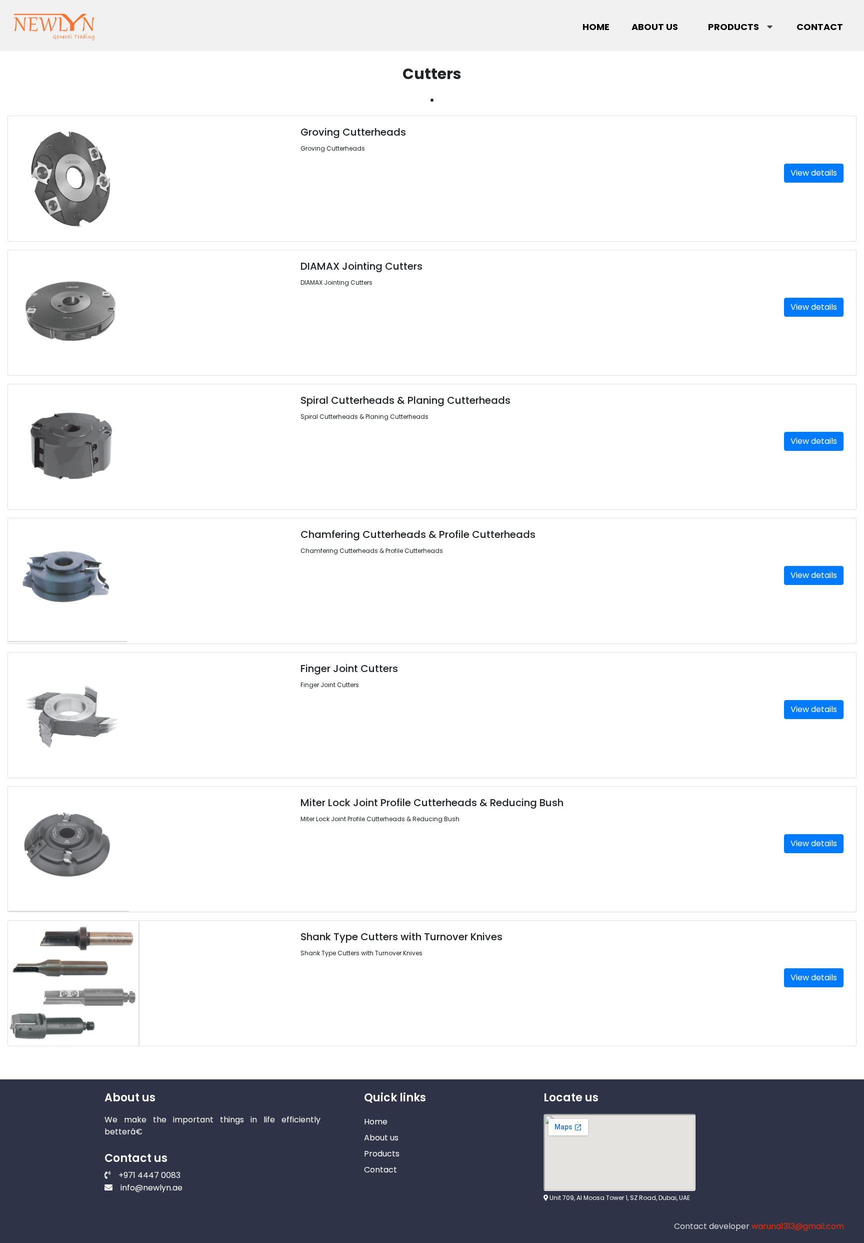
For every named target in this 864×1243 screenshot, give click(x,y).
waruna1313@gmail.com (798, 1226)
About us (655, 27)
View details (813, 173)
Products (733, 27)
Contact (819, 27)
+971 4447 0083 (149, 1175)
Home (596, 27)
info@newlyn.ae (151, 1187)
